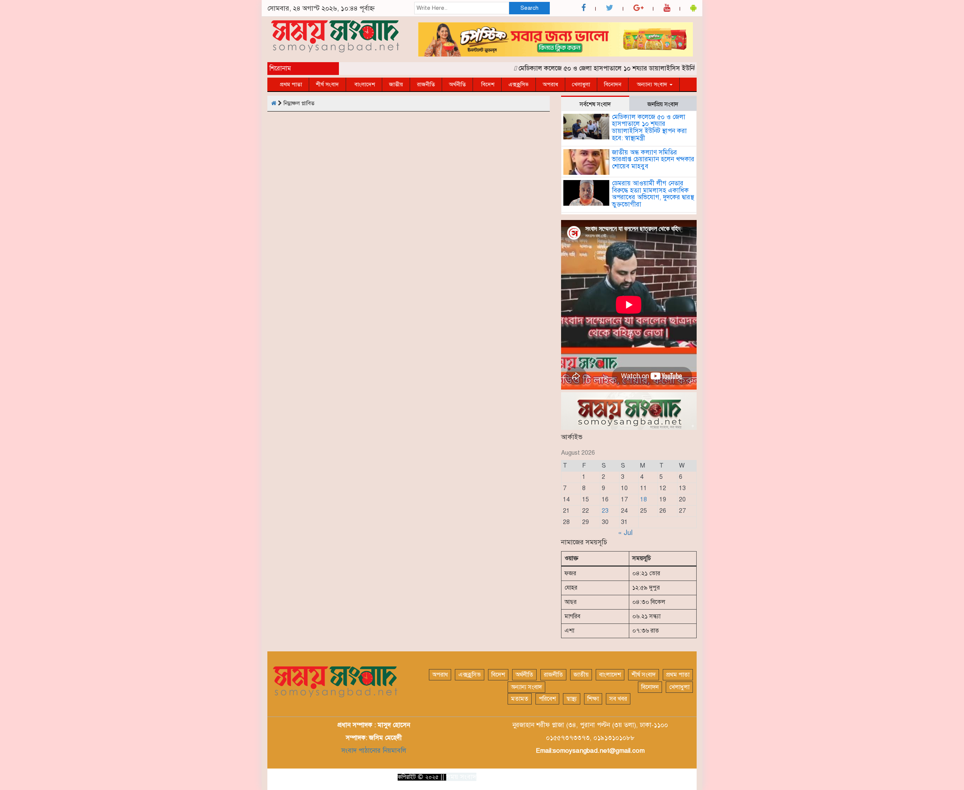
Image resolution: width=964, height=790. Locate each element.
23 (605, 511)
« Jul (625, 533)
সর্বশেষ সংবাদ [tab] (595, 104)
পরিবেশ (547, 699)
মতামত (519, 699)
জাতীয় (396, 84)
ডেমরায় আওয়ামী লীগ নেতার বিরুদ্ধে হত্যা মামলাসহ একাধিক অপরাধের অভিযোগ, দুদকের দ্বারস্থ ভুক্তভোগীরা (653, 193)
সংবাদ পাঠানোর (361, 751)
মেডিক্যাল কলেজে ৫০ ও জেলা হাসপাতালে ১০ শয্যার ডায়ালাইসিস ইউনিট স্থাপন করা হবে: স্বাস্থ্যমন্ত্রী (624, 68)
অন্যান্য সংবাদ (652, 84)
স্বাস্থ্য (571, 699)
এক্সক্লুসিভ (518, 84)
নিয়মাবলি (393, 751)
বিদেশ (487, 84)
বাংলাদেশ (364, 84)
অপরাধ (550, 84)
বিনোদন (612, 84)
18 (643, 499)
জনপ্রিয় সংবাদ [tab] (662, 104)
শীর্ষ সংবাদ (327, 84)
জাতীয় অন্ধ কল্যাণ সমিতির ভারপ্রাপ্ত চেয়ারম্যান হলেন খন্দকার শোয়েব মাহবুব (653, 159)
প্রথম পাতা (291, 84)
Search (529, 8)
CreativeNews (674, 776)
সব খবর (618, 699)
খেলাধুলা (581, 84)
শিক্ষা (593, 699)
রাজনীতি (426, 84)
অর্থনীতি (457, 84)
